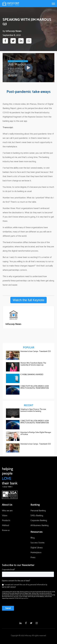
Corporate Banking (38, 520)
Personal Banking (38, 510)
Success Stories (37, 543)
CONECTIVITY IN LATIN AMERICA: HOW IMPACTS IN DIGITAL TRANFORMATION (34, 387)
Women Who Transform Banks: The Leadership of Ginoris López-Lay (33, 364)
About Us (7, 504)
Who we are (7, 510)
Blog (32, 538)
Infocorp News (13, 31)
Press (32, 557)
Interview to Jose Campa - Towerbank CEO (35, 351)
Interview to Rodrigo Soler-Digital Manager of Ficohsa (35, 433)
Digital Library (36, 547)
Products (6, 520)
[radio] (28, 586)
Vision (4, 515)
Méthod (5, 525)
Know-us (6, 530)
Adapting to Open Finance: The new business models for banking (33, 410)
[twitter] (13, 40)
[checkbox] (28, 586)
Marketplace (35, 552)
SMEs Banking (36, 515)
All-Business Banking (39, 525)
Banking (35, 504)
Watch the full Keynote (28, 300)
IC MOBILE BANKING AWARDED (31, 374)
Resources (36, 532)
